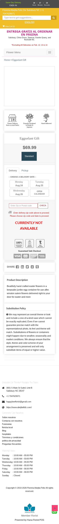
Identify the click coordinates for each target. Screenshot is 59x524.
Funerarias (7, 424)
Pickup (25, 170)
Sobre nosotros (9, 417)
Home (7, 60)
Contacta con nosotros (12, 421)
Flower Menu (13, 52)
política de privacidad (11, 440)
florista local (7, 427)
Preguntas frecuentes (11, 444)
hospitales (6, 434)
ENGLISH (29, 22)
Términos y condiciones (12, 437)
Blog (4, 430)
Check (43, 205)
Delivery (13, 170)
